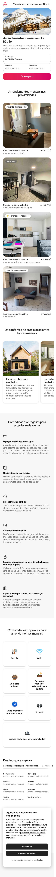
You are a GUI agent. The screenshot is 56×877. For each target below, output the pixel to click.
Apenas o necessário (27, 853)
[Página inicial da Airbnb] (5, 4)
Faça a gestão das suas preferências (27, 860)
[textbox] (15, 68)
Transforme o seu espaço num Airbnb (31, 4)
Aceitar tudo (27, 846)
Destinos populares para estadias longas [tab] (20, 766)
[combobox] (27, 59)
